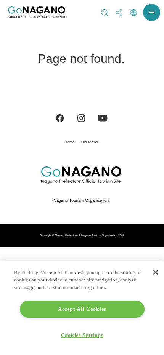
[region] (82, 308)
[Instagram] (81, 117)
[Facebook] (60, 117)
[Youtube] (103, 117)
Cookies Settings (82, 335)
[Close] (155, 272)
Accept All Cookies (82, 309)
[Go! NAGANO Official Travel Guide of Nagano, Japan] (36, 12)
